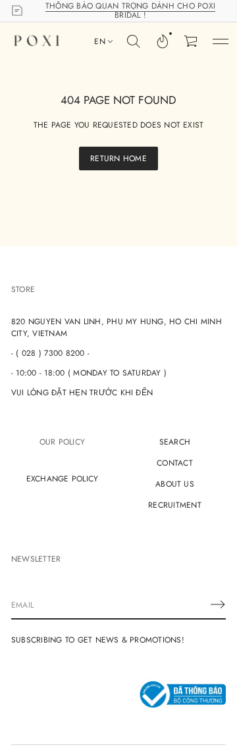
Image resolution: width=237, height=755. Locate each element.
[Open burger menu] (220, 41)
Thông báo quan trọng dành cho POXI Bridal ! (130, 10)
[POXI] (37, 41)
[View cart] (191, 41)
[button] (133, 41)
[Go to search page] (133, 41)
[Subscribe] (218, 604)
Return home (118, 158)
